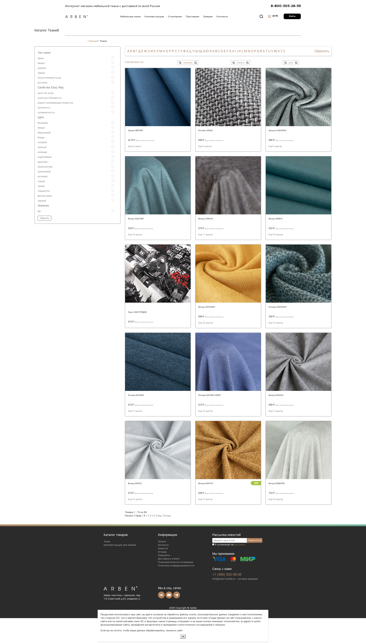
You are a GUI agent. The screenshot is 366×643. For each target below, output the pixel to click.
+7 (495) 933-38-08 (226, 574)
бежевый (43, 122)
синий (41, 186)
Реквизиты (164, 555)
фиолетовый (45, 195)
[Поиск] (261, 16)
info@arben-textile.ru (223, 578)
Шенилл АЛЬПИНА (277, 130)
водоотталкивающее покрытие (55, 102)
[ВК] (161, 595)
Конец (167, 515)
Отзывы (162, 551)
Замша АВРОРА (135, 130)
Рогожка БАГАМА (136, 395)
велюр (41, 63)
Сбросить (44, 218)
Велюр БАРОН (135, 483)
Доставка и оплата (168, 558)
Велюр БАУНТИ (205, 483)
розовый (42, 176)
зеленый (42, 152)
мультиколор (45, 166)
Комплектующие (154, 16)
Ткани (107, 541)
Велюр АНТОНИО (206, 307)
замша (41, 72)
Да (39, 211)
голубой (42, 142)
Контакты (222, 16)
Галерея (207, 16)
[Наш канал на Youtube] (169, 595)
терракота (43, 190)
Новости (163, 548)
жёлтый (42, 147)
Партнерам (192, 16)
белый (41, 127)
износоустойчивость (50, 97)
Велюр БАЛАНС (276, 395)
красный (42, 161)
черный (42, 200)
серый (41, 181)
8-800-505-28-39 (286, 6)
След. (159, 515)
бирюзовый (44, 132)
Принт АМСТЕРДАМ (137, 312)
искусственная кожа (49, 77)
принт (41, 58)
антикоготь (44, 107)
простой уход (45, 93)
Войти (292, 16)
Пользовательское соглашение (175, 562)
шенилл (42, 68)
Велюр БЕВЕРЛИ (277, 483)
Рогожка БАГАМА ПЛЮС (209, 395)
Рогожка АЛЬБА (205, 130)
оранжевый (44, 171)
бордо (41, 137)
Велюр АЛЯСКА (205, 219)
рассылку (239, 544)
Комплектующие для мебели (120, 544)
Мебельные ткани (130, 16)
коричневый (44, 156)
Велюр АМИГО (276, 219)
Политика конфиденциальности (176, 565)
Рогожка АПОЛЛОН (278, 307)
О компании (175, 16)
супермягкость (46, 112)
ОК (183, 636)
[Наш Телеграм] (176, 595)
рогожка (42, 82)
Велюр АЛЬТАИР (136, 219)
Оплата (162, 541)
